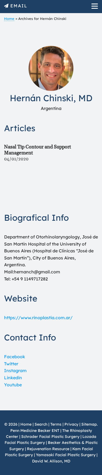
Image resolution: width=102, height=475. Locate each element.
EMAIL (18, 5)
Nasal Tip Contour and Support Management (37, 150)
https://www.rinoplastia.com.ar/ (38, 317)
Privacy (71, 424)
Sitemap (89, 424)
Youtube (13, 384)
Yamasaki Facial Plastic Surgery (65, 454)
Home (9, 18)
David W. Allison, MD (51, 461)
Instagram (15, 370)
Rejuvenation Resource (48, 448)
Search (41, 424)
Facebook (14, 356)
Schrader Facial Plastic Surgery (50, 436)
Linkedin (13, 377)
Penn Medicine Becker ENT (34, 430)
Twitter (11, 363)
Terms (55, 424)
